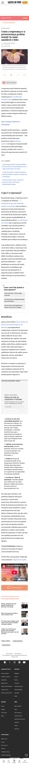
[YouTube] (24, 662)
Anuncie (3, 748)
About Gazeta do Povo (6, 693)
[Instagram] (14, 662)
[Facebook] (4, 662)
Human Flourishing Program (10, 325)
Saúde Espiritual (17, 641)
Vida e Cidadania (18, 689)
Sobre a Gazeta (5, 673)
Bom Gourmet (18, 706)
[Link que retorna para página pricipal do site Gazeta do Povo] (14, 2)
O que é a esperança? (11, 193)
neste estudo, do (22, 322)
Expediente (4, 680)
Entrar (19, 762)
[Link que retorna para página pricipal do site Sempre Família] (10, 18)
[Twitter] (9, 662)
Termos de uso (4, 689)
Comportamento (9, 23)
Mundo (16, 680)
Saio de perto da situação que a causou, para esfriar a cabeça (13, 306)
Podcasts (17, 722)
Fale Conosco (4, 745)
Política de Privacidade (6, 686)
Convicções (4, 712)
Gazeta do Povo (18, 716)
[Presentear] (11, 75)
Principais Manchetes (10, 599)
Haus (16, 709)
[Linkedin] (19, 662)
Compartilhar (25, 762)
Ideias (16, 696)
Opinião (3, 709)
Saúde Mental (6, 645)
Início (4, 762)
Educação (17, 693)
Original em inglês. (20, 560)
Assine (3, 742)
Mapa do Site (4, 683)
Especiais (17, 729)
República (17, 673)
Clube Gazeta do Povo (20, 719)
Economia (17, 683)
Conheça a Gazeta (5, 676)
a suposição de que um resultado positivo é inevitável (12, 203)
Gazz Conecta (18, 712)
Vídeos (16, 725)
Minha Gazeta (14, 762)
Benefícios (6, 317)
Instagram (5, 124)
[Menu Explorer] (2, 2)
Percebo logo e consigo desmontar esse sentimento (14, 300)
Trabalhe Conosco (5, 752)
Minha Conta (4, 739)
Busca (8, 762)
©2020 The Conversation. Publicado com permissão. (14, 558)
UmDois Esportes (19, 686)
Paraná (16, 676)
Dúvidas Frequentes (6, 755)
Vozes (2, 706)
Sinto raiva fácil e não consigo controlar (13, 294)
